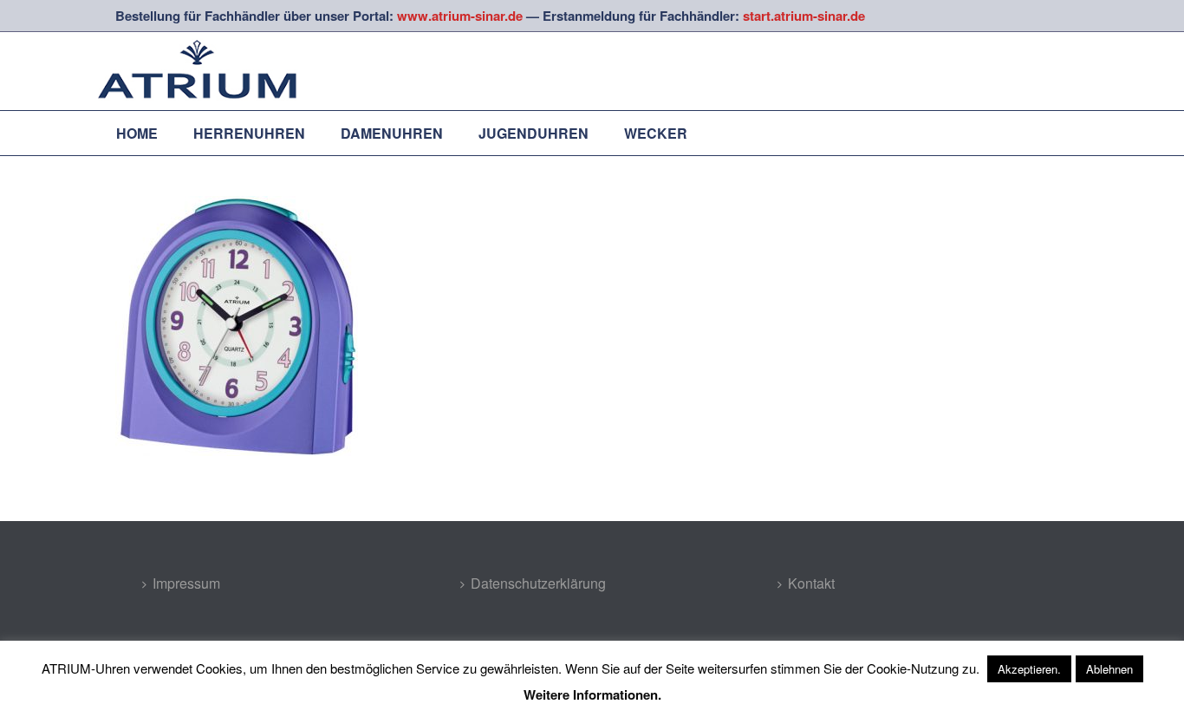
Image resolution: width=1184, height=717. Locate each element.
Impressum (186, 583)
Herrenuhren (249, 133)
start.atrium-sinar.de (804, 15)
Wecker (655, 133)
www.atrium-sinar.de (460, 15)
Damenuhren (392, 133)
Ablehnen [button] (1109, 669)
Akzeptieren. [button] (1029, 669)
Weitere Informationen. (592, 694)
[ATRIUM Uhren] (215, 71)
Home (137, 133)
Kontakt (811, 583)
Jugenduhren (533, 133)
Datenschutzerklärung (538, 583)
